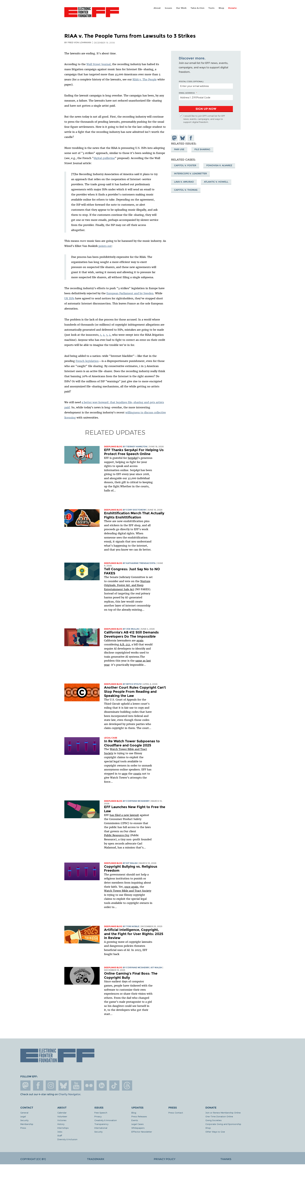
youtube (76, 1085)
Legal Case (110, 738)
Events (134, 1120)
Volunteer (62, 1116)
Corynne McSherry (137, 801)
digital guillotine (104, 158)
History (60, 1124)
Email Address (187, 93)
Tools (211, 8)
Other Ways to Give (215, 1131)
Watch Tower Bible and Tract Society (127, 890)
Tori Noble (132, 926)
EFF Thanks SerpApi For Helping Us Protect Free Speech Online (134, 452)
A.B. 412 (125, 644)
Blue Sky (63, 1085)
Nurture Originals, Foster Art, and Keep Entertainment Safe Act (127, 585)
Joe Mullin (132, 629)
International (100, 1128)
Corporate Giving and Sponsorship (223, 1124)
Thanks (225, 1159)
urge (124, 773)
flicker (89, 1085)
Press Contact (175, 1112)
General (24, 1112)
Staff (59, 1135)
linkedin (102, 1085)
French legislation (87, 361)
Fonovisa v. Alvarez (219, 165)
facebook (38, 1085)
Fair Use (179, 149)
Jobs (59, 1131)
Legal (23, 1116)
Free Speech (100, 1112)
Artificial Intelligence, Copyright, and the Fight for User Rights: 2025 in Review (133, 934)
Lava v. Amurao (184, 181)
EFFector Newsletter (141, 1131)
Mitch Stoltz (134, 684)
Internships (63, 1128)
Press (23, 1128)
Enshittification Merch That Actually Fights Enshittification (134, 515)
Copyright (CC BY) (33, 1159)
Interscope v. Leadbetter (190, 173)
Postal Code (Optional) (191, 81)
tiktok (114, 1085)
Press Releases (139, 1116)
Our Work (181, 8)
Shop (221, 8)
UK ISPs (69, 298)
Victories (61, 1120)
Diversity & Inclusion (67, 1139)
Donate (232, 8)
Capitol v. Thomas (185, 189)
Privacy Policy (164, 1159)
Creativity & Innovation (105, 1120)
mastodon (25, 1085)
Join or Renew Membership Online (223, 1112)
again (139, 640)
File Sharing (202, 149)
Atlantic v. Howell (216, 181)
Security (24, 1120)
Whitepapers (138, 1128)
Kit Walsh (132, 863)
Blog (133, 1112)
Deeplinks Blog (113, 446)
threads (127, 1085)
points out (105, 246)
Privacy (98, 1116)
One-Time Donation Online (219, 1116)
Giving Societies (213, 1120)
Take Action (197, 8)
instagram (51, 1085)
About (157, 8)
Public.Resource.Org (116, 835)
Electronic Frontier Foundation (91, 14)
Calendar (62, 1112)
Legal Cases (137, 1124)
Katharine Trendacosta (141, 563)
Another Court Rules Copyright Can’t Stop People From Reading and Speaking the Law (135, 691)
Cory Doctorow (136, 510)
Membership (26, 1124)
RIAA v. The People (144, 79)
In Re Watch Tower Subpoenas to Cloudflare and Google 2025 (132, 743)
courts (137, 773)
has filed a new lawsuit (124, 815)
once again (131, 886)
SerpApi (133, 457)
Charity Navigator (69, 1094)
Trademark (95, 1159)
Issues (168, 8)
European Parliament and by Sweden (129, 293)
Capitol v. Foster (185, 165)
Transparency (101, 1124)
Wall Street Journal (98, 64)
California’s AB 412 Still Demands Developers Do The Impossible (131, 634)
